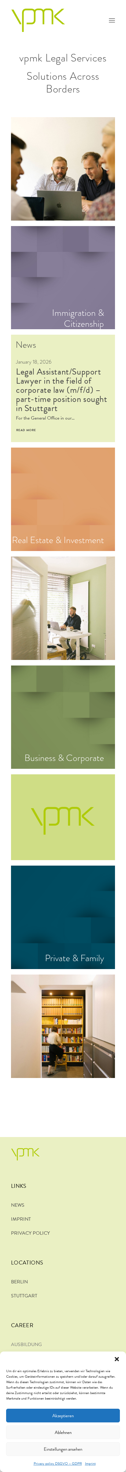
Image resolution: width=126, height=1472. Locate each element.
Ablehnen (63, 1432)
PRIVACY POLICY (30, 1233)
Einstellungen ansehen (63, 1449)
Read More (26, 430)
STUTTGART (24, 1295)
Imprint (90, 1463)
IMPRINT (21, 1219)
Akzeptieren (63, 1415)
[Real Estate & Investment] (60, 499)
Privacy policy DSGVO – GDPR (58, 1463)
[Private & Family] (60, 917)
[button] (117, 1359)
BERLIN (19, 1281)
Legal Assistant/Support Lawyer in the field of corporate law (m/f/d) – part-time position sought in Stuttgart (61, 390)
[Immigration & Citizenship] (60, 277)
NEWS (17, 1205)
